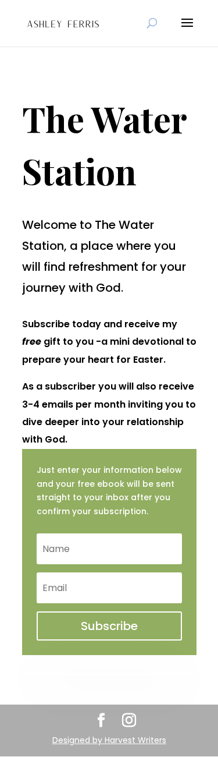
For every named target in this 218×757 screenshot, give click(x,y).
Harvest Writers (135, 740)
